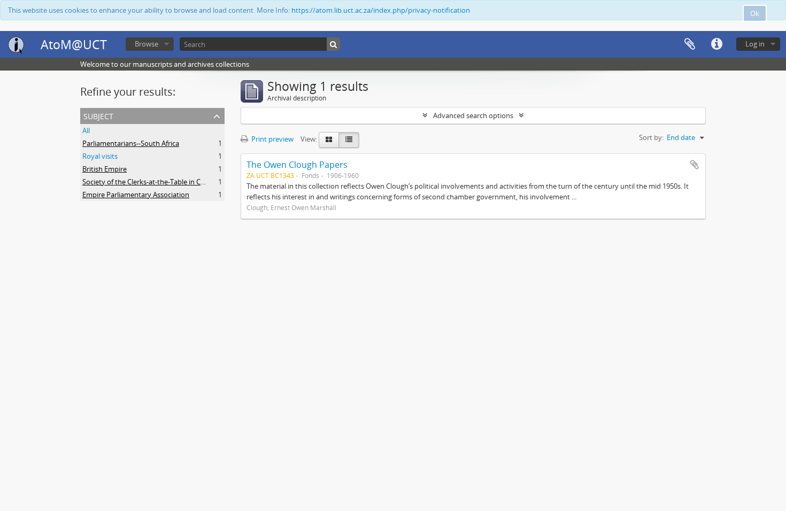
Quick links (716, 44)
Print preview (272, 139)
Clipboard (689, 44)
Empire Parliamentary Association (135, 194)
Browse (146, 44)
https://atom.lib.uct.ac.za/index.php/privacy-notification (380, 10)
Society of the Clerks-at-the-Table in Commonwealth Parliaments (184, 182)
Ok (754, 13)
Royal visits (100, 156)
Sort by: (651, 137)
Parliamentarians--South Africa (130, 143)
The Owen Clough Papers (297, 165)
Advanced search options (473, 115)
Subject (98, 115)
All (86, 130)
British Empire (104, 169)
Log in (755, 44)
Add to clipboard (694, 164)
